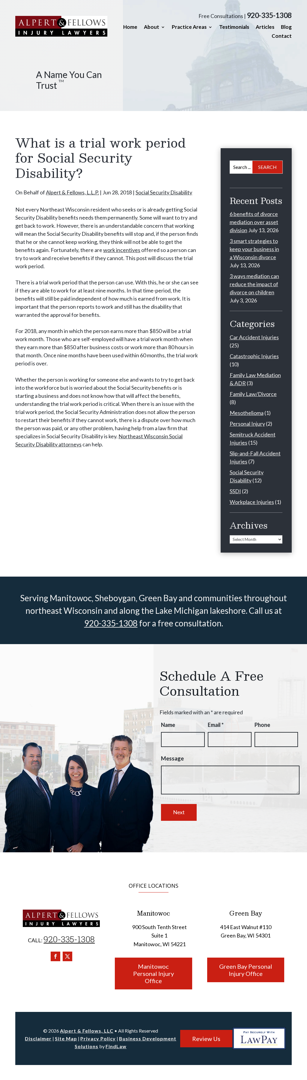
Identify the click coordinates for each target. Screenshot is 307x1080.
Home (130, 27)
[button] (301, 1036)
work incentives (121, 250)
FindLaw (116, 1046)
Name (168, 725)
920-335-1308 (269, 15)
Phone (262, 725)
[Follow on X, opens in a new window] (67, 956)
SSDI (235, 491)
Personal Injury (247, 423)
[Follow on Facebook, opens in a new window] (55, 956)
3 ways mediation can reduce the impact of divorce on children (254, 284)
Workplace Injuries (252, 502)
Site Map (66, 1038)
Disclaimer (38, 1038)
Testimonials (234, 27)
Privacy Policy (98, 1038)
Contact (282, 36)
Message (172, 758)
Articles (265, 27)
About (151, 27)
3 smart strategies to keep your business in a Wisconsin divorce (254, 249)
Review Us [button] (206, 1038)
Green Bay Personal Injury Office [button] (245, 970)
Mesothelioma (247, 413)
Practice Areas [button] (189, 27)
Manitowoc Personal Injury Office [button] (153, 973)
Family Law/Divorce (253, 394)
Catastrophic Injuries (254, 356)
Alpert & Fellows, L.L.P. (72, 192)
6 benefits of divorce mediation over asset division (254, 222)
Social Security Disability (164, 192)
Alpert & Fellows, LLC (86, 1031)
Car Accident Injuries (254, 337)
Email (216, 725)
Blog (286, 27)
